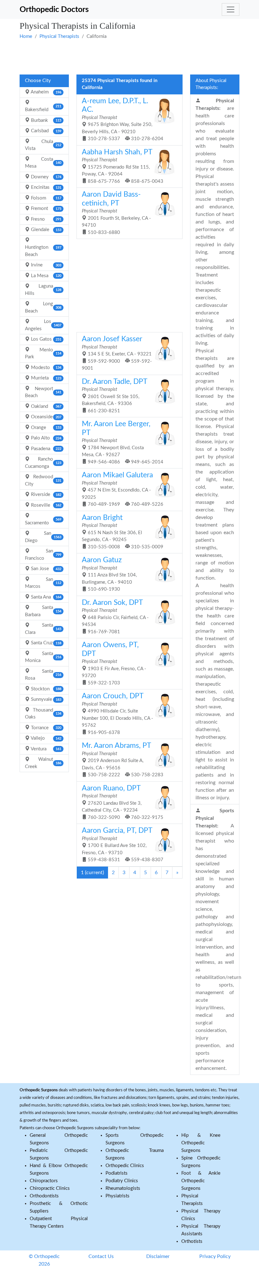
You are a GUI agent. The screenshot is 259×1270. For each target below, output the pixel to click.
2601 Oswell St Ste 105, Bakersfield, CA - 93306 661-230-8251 (115, 395)
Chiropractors (44, 1180)
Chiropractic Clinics (50, 1188)
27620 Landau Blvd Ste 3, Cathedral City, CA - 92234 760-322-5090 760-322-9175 (122, 802)
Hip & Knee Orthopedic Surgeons (200, 1143)
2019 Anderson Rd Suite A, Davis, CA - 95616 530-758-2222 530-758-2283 (122, 759)
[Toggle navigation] (230, 9)
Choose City (38, 80)
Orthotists (191, 1241)
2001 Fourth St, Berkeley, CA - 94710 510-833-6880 (116, 213)
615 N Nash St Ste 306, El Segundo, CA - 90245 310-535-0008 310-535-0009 (122, 531)
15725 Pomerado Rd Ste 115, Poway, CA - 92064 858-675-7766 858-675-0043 (122, 166)
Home (26, 36)
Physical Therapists (59, 36)
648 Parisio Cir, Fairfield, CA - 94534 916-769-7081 (115, 616)
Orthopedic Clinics (124, 1165)
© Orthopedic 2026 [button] (44, 1260)
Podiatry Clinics (121, 1180)
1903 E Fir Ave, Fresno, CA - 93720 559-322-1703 (114, 663)
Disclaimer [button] (158, 1256)
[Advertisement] (129, 56)
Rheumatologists (122, 1188)
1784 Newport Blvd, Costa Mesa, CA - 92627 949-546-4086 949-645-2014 (122, 442)
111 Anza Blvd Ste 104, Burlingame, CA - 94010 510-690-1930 (109, 574)
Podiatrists (116, 1173)
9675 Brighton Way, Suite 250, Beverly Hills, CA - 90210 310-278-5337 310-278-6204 (122, 119)
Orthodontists (44, 1196)
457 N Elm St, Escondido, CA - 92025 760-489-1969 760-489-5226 (122, 489)
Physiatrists (117, 1196)
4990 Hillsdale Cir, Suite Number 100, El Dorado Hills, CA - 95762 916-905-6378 (117, 714)
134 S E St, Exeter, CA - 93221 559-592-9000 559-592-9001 (117, 353)
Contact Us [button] (101, 1256)
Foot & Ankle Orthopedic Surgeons (200, 1181)
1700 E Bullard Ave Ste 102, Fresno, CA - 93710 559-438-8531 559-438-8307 (122, 844)
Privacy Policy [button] (215, 1256)
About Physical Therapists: (211, 84)
